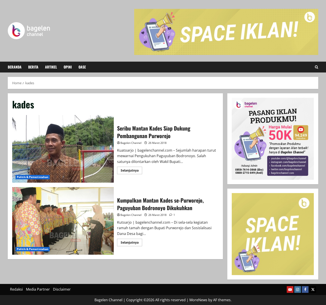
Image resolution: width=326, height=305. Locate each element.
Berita (33, 67)
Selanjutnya (131, 171)
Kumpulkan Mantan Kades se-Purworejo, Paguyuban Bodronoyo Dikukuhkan (63, 221)
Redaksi (16, 289)
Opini (68, 67)
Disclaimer (62, 289)
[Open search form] (316, 67)
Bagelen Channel (130, 143)
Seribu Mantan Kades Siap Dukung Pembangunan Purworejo (63, 149)
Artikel (51, 67)
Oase (82, 67)
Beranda (15, 67)
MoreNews (198, 299)
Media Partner (38, 289)
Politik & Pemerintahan (32, 177)
